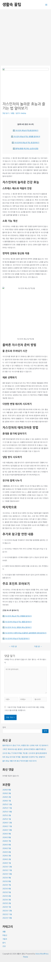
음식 (4, 943)
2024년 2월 (6, 859)
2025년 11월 (7, 808)
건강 (4, 946)
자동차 (4, 939)
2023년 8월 (6, 881)
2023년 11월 (7, 870)
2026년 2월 (6, 797)
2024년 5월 (6, 848)
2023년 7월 (6, 885)
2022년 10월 (7, 918)
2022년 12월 (7, 911)
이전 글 (13, 646)
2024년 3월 (6, 855)
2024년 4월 (6, 852)
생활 (12, 113)
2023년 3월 (6, 900)
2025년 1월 (6, 819)
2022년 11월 (7, 914)
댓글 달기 (5, 113)
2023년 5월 (6, 892)
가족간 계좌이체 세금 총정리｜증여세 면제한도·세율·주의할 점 (24, 749)
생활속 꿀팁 (11, 5)
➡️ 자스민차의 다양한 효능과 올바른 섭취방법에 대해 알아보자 (24, 633)
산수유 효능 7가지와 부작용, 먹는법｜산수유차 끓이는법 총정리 (24, 753)
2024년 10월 (7, 830)
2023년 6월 (6, 888)
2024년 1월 (6, 863)
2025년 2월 (6, 815)
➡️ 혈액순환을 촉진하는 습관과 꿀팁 (25, 148)
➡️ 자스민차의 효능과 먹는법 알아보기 (16, 638)
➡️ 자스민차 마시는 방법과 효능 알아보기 (17, 627)
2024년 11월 (7, 826)
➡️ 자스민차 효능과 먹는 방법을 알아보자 (25, 136)
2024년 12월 (7, 822)
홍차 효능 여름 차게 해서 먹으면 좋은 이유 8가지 (19, 761)
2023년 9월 (6, 878)
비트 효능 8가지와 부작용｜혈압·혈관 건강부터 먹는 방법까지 (23, 757)
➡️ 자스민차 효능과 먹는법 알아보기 (25, 130)
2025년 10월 (7, 812)
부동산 (4, 935)
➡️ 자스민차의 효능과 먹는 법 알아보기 (25, 142)
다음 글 (38, 646)
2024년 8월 (6, 837)
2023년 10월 (7, 874)
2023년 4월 (6, 896)
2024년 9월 (6, 834)
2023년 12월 (7, 867)
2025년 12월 (7, 804)
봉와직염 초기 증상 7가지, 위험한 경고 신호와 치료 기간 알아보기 (25, 745)
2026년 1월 (6, 801)
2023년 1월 (6, 907)
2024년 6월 (6, 845)
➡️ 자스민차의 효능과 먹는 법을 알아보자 (17, 622)
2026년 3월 (6, 793)
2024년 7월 (6, 841)
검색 (4, 727)
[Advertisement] (25, 36)
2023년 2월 (6, 903)
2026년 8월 (6, 790)
